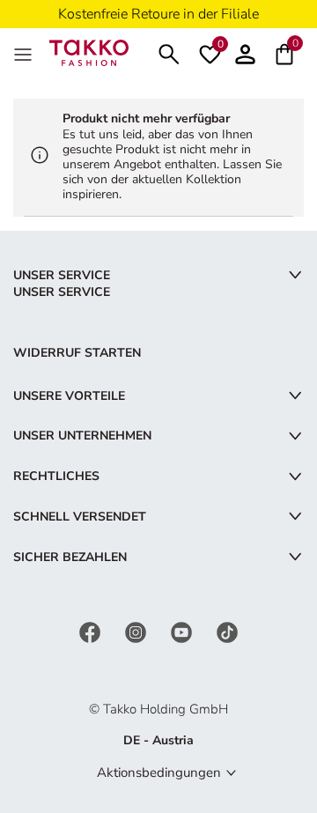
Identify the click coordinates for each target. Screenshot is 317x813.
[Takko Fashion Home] (89, 51)
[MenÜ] (24, 53)
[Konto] (245, 52)
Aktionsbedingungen (159, 772)
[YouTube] (183, 632)
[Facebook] (91, 632)
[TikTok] (227, 632)
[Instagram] (137, 632)
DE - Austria (158, 740)
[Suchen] (169, 52)
